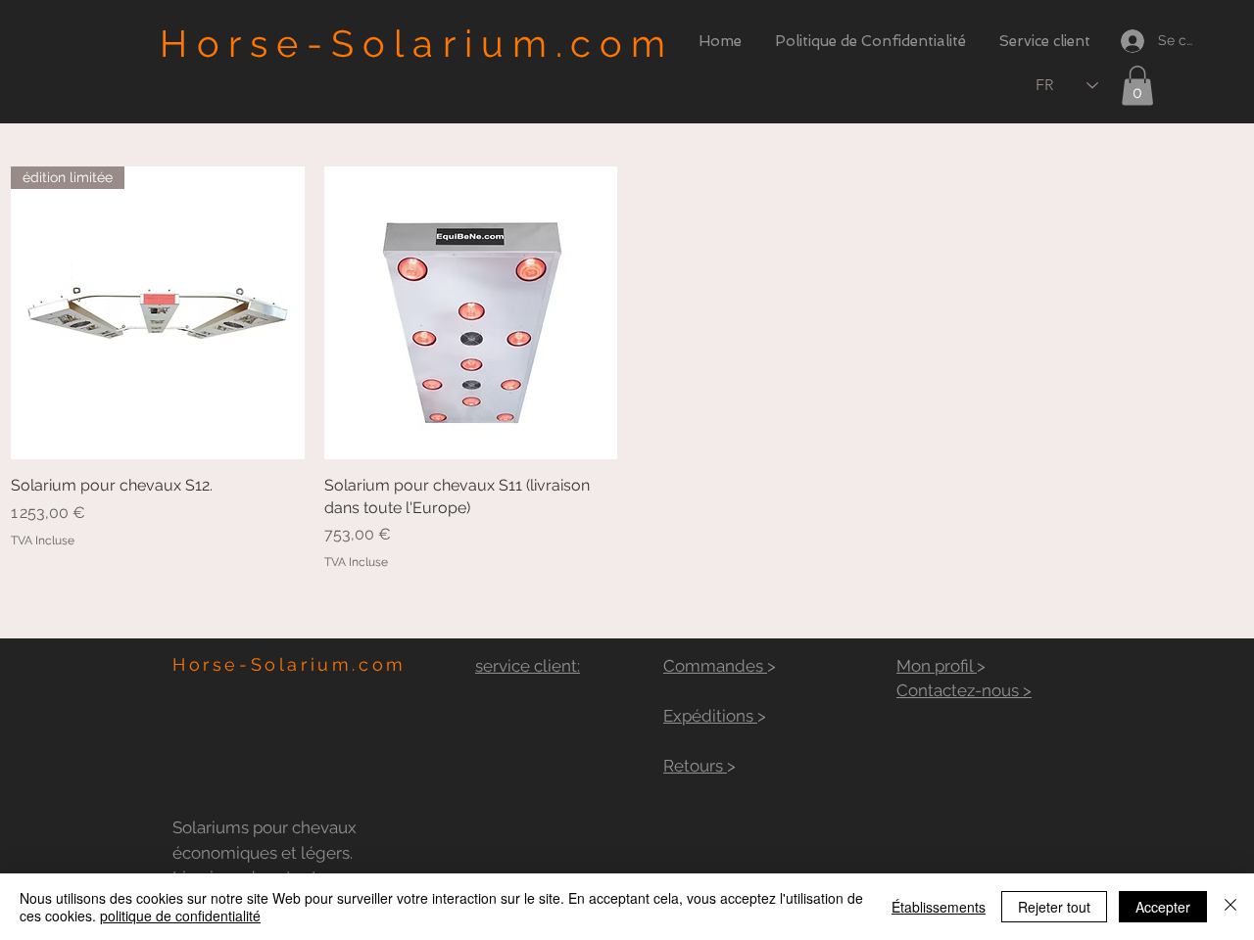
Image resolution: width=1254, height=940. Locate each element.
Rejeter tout (1054, 906)
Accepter (1162, 906)
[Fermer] (1230, 906)
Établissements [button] (939, 906)
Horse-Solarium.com (417, 44)
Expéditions (710, 716)
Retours (695, 766)
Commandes (715, 666)
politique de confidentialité (180, 915)
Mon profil (936, 666)
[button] (1137, 86)
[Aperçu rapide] (471, 313)
